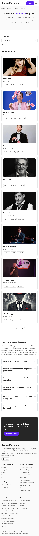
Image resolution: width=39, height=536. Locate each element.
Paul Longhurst (8, 179)
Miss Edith (7, 79)
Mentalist (21, 152)
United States (24, 508)
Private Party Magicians (8, 518)
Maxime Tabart (8, 112)
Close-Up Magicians (26, 470)
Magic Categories (26, 465)
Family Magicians (25, 490)
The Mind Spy (8, 314)
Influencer (13, 118)
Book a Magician (7, 465)
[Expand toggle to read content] (35, 361)
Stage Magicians (25, 472)
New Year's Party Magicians (9, 513)
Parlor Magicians (25, 480)
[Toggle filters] (37, 45)
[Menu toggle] (36, 3)
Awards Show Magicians (8, 500)
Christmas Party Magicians (9, 503)
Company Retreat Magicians (9, 508)
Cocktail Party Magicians (8, 505)
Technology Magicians (27, 482)
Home (3, 8)
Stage (6, 84)
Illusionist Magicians (26, 488)
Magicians (9, 8)
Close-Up (20, 84)
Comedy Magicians (26, 467)
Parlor (6, 152)
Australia (22, 505)
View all (22, 493)
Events (16, 8)
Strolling (12, 84)
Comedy (13, 185)
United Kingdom (25, 500)
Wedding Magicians (7, 523)
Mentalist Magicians (26, 475)
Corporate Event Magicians (9, 511)
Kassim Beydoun (9, 146)
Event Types (5, 498)
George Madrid (8, 280)
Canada (22, 503)
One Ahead (9, 532)
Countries (23, 498)
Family (6, 185)
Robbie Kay (7, 213)
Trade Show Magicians (8, 521)
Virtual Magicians (25, 485)
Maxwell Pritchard (9, 247)
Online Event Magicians (8, 516)
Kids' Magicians (25, 477)
